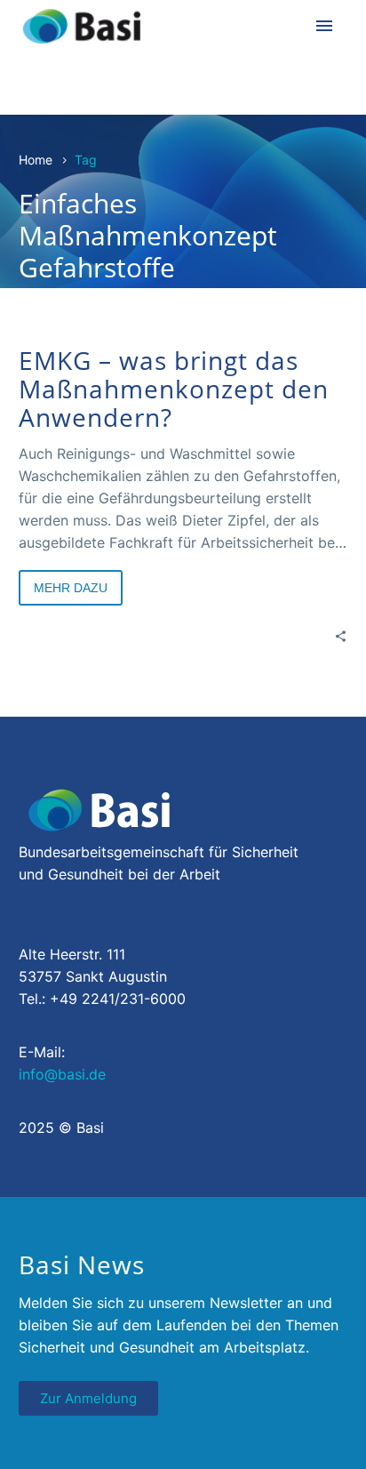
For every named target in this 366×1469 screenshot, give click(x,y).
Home (35, 159)
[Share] (340, 635)
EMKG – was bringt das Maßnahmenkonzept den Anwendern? (174, 388)
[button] (32, 1437)
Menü (324, 25)
